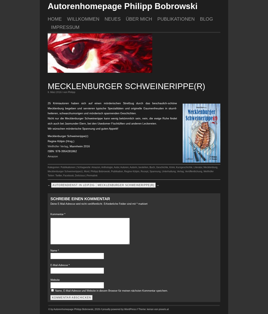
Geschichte (162, 167)
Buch (152, 167)
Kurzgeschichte (184, 167)
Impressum (65, 27)
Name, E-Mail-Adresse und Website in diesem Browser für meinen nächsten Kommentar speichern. (111, 290)
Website (55, 279)
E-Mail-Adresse (60, 265)
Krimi (172, 167)
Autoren (124, 167)
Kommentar (57, 214)
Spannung (155, 171)
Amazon (53, 156)
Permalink (92, 175)
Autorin (133, 167)
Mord (86, 171)
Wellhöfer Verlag (58, 146)
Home (55, 19)
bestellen (143, 167)
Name (54, 250)
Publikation (117, 171)
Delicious (80, 175)
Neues (113, 19)
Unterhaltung (169, 171)
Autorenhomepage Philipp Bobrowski (123, 6)
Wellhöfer (208, 171)
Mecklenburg (210, 167)
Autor (116, 167)
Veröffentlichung (193, 171)
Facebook (68, 175)
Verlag (180, 171)
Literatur (198, 167)
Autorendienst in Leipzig (74, 185)
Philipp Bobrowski (100, 171)
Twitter (58, 175)
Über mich (139, 19)
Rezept (144, 171)
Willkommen (83, 19)
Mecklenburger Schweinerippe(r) (126, 86)
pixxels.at (164, 309)
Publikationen (176, 19)
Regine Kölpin (131, 171)
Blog (206, 19)
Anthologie (107, 167)
